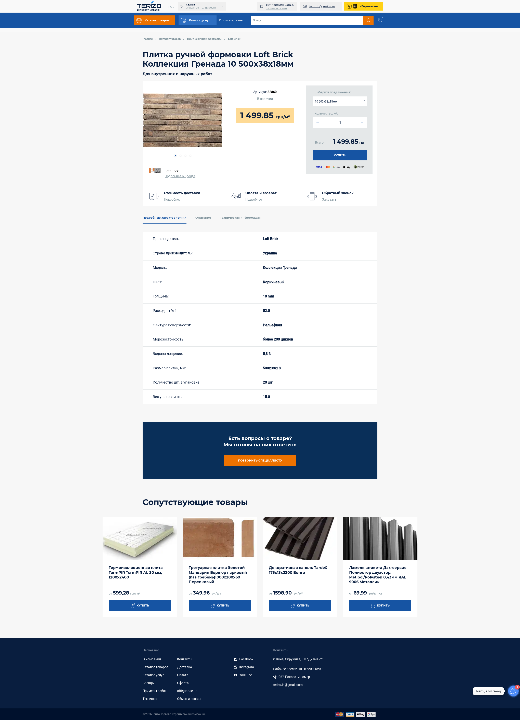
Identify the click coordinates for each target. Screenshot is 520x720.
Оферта (183, 683)
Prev (150, 120)
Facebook (246, 659)
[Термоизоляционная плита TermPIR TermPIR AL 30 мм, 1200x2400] (140, 538)
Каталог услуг (153, 675)
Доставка (184, 667)
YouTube (245, 675)
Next (215, 120)
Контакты (184, 659)
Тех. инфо (150, 699)
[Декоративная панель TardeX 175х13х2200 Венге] (300, 538)
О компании (152, 659)
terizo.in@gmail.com (322, 6)
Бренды (148, 683)
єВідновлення (369, 6)
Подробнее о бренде (180, 176)
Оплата (182, 675)
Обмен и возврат (190, 699)
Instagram (246, 667)
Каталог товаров (155, 667)
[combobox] (340, 101)
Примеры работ (155, 691)
